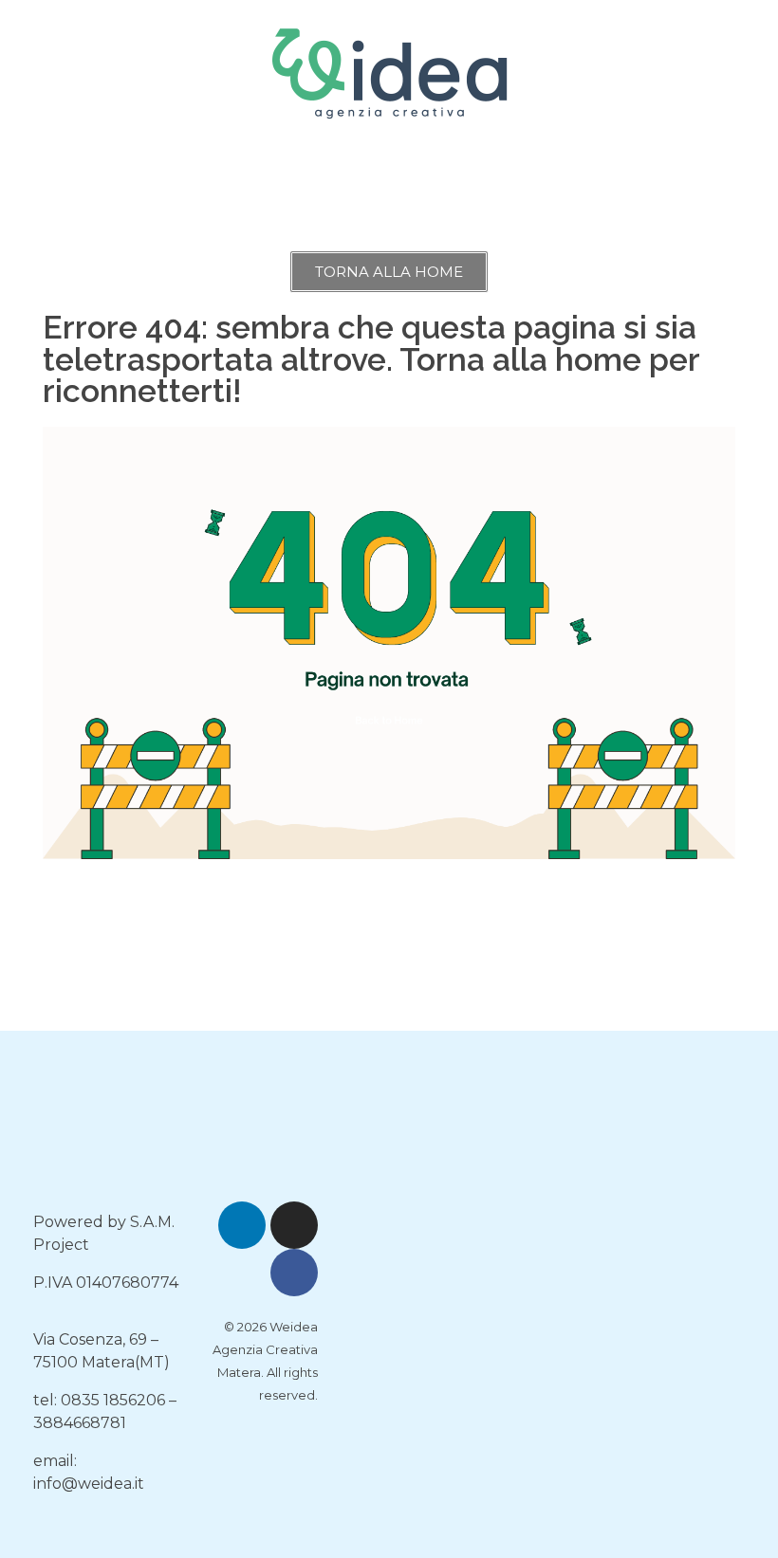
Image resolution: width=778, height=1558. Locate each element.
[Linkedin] (242, 1225)
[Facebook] (294, 1272)
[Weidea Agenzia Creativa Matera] (389, 69)
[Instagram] (294, 1225)
